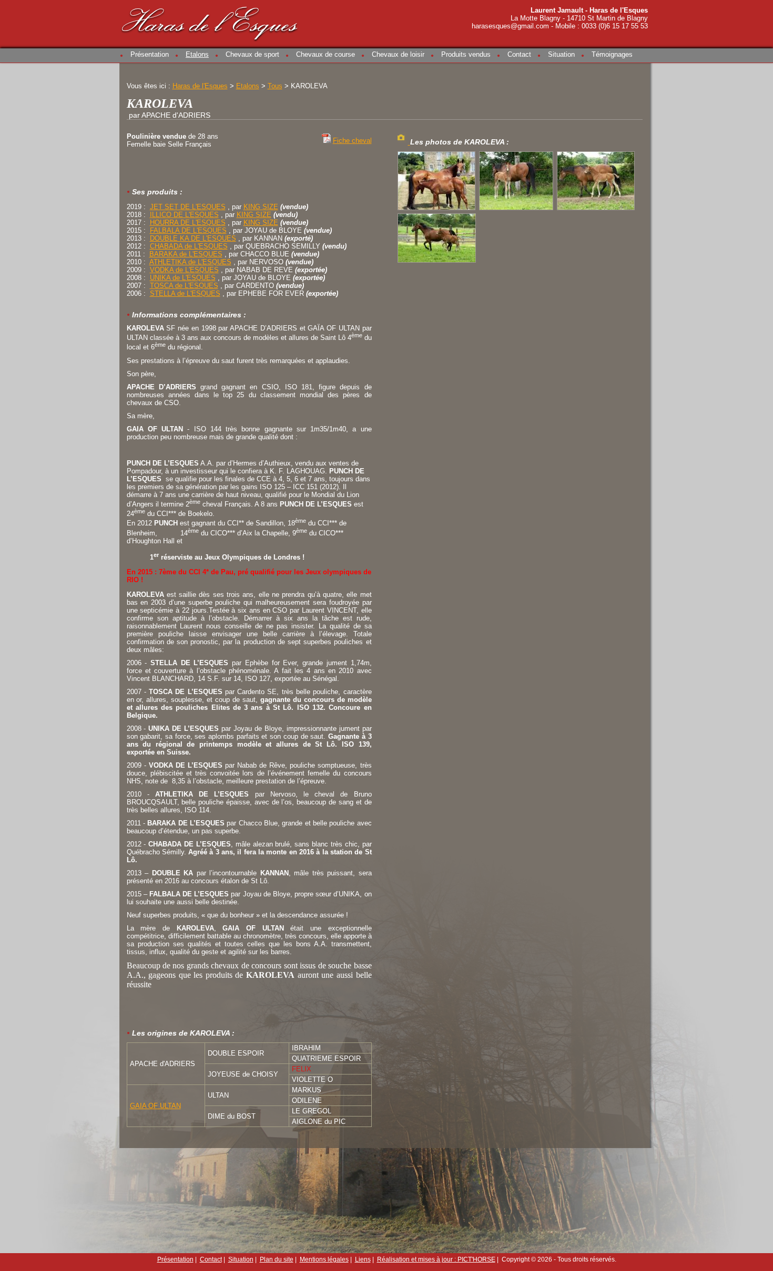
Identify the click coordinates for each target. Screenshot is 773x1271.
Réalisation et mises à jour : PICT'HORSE (436, 1259)
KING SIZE (260, 207)
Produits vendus (466, 54)
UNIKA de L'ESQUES (183, 278)
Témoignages (612, 54)
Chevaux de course (325, 54)
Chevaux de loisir (398, 54)
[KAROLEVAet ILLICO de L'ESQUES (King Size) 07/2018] (437, 210)
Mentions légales (324, 1259)
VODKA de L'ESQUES (184, 270)
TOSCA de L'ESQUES (184, 286)
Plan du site (276, 1259)
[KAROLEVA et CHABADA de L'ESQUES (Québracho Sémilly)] (517, 210)
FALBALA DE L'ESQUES (188, 230)
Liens (363, 1259)
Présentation (149, 54)
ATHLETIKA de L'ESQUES (190, 262)
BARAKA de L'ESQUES (185, 254)
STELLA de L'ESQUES (185, 293)
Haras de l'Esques (210, 21)
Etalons (197, 54)
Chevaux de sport (252, 54)
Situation (561, 54)
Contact (519, 54)
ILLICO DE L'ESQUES (184, 215)
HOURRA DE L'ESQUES (188, 222)
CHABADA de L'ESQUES (189, 246)
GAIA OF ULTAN (155, 1106)
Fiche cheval (352, 140)
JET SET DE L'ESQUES (188, 207)
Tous (275, 86)
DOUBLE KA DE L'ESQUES (193, 238)
